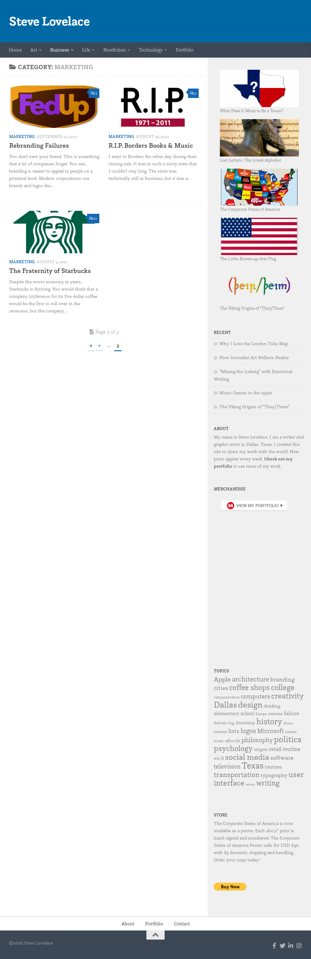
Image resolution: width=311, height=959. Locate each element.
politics (288, 739)
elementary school (234, 713)
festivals (220, 723)
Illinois (288, 723)
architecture (250, 679)
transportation (237, 774)
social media (247, 757)
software (282, 757)
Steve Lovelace (49, 21)
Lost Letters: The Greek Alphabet (250, 160)
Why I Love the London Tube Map (253, 343)
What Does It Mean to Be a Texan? (251, 110)
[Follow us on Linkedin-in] (291, 945)
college (283, 687)
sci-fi (219, 758)
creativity (287, 695)
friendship (245, 722)
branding (282, 679)
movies (290, 731)
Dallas (225, 704)
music (219, 741)
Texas (253, 765)
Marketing (22, 136)
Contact (182, 924)
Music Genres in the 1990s (245, 392)
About (127, 924)
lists (233, 731)
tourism (273, 767)
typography (274, 775)
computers (255, 696)
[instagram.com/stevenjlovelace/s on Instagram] (299, 945)
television (227, 766)
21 (95, 218)
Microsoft (270, 731)
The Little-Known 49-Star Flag (248, 258)
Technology (150, 50)
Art (33, 50)
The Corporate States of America (250, 209)
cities (221, 687)
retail (275, 748)
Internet (220, 731)
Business (59, 50)
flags (231, 723)
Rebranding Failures (39, 145)
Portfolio (184, 50)
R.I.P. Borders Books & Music (150, 145)
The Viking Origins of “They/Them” (252, 308)
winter (250, 784)
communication (227, 697)
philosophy (257, 740)
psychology (233, 748)
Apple (222, 679)
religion (261, 749)
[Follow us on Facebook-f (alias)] (274, 945)
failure (291, 713)
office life (232, 741)
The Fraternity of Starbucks (50, 271)
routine (291, 748)
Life (86, 50)
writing (267, 782)
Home (15, 50)
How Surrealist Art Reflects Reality (254, 357)
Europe (261, 714)
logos (248, 730)
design (250, 704)
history (269, 721)
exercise (275, 713)
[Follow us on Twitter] (282, 945)
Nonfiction (114, 50)
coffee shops (249, 687)
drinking (272, 706)
